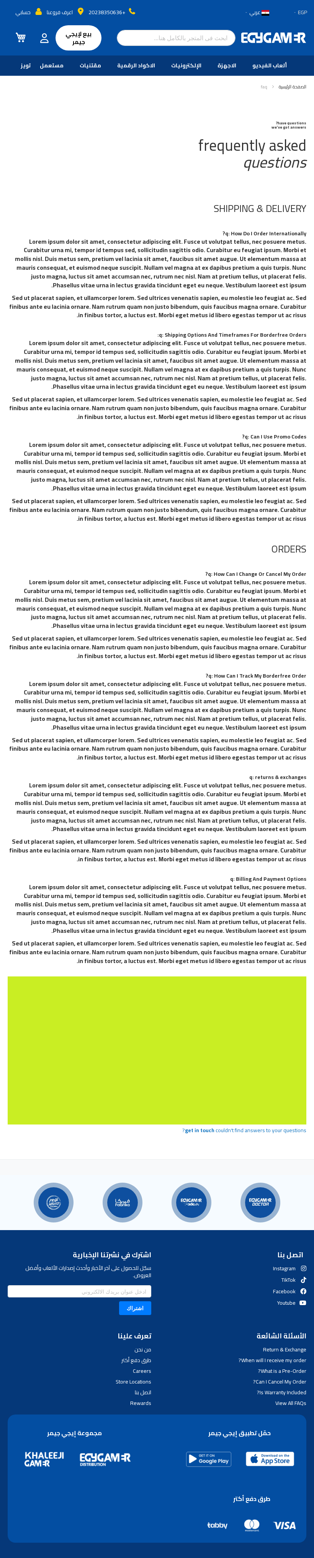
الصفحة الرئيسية (292, 86)
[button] (300, 12)
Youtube (286, 1303)
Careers (142, 1371)
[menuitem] (271, 65)
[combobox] (176, 38)
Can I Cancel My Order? (279, 1381)
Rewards (140, 1403)
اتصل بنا (143, 1392)
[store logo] (273, 38)
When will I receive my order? (272, 1360)
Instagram (284, 1268)
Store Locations (133, 1381)
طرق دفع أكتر (136, 1360)
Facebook (284, 1291)
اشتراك (135, 1308)
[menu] (157, 65)
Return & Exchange (284, 1349)
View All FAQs (290, 1403)
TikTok (288, 1280)
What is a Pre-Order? (282, 1371)
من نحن (142, 1349)
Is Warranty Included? (281, 1392)
